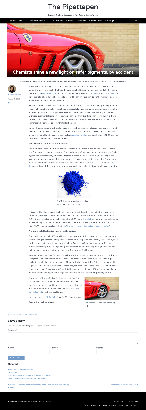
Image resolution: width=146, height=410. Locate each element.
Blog (10, 312)
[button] (136, 20)
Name (11, 348)
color (18, 315)
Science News (25, 315)
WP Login (109, 20)
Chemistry (12, 315)
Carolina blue (94, 93)
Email (55, 348)
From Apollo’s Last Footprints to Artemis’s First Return (29, 375)
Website (99, 348)
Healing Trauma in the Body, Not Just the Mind (26, 378)
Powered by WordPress (17, 401)
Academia (81, 20)
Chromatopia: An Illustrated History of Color (88, 226)
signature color (49, 93)
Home (13, 20)
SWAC (22, 20)
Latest (35, 401)
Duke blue (109, 93)
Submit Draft (95, 20)
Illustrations (57, 20)
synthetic (34, 315)
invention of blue (79, 135)
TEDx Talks (50, 297)
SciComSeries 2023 (39, 20)
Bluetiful (86, 219)
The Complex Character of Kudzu (21, 370)
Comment (12, 330)
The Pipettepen (73, 7)
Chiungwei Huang (14, 94)
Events (69, 20)
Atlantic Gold (13, 373)
